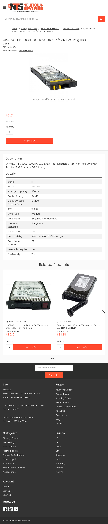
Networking (8, 442)
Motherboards (10, 450)
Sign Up (7, 490)
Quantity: (10, 127)
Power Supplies (11, 459)
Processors (8, 463)
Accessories (9, 471)
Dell (57, 442)
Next (103, 312)
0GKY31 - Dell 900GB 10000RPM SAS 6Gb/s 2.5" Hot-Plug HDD (79, 326)
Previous (3, 312)
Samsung (60, 463)
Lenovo (59, 467)
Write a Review (26, 50)
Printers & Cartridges (13, 455)
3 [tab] (56, 358)
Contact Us (61, 415)
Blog (58, 419)
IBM (57, 450)
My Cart (7, 495)
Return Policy (62, 402)
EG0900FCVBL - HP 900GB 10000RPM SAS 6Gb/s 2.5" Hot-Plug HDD (27, 326)
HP (57, 438)
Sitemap (60, 423)
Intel (58, 459)
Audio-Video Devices (14, 467)
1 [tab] (51, 358)
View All (59, 471)
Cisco (58, 446)
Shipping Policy (63, 398)
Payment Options (65, 389)
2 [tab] (54, 358)
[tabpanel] (28, 312)
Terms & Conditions (66, 406)
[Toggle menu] (4, 7)
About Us (60, 410)
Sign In (6, 486)
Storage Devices (11, 438)
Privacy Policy (62, 393)
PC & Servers (9, 446)
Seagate (60, 455)
